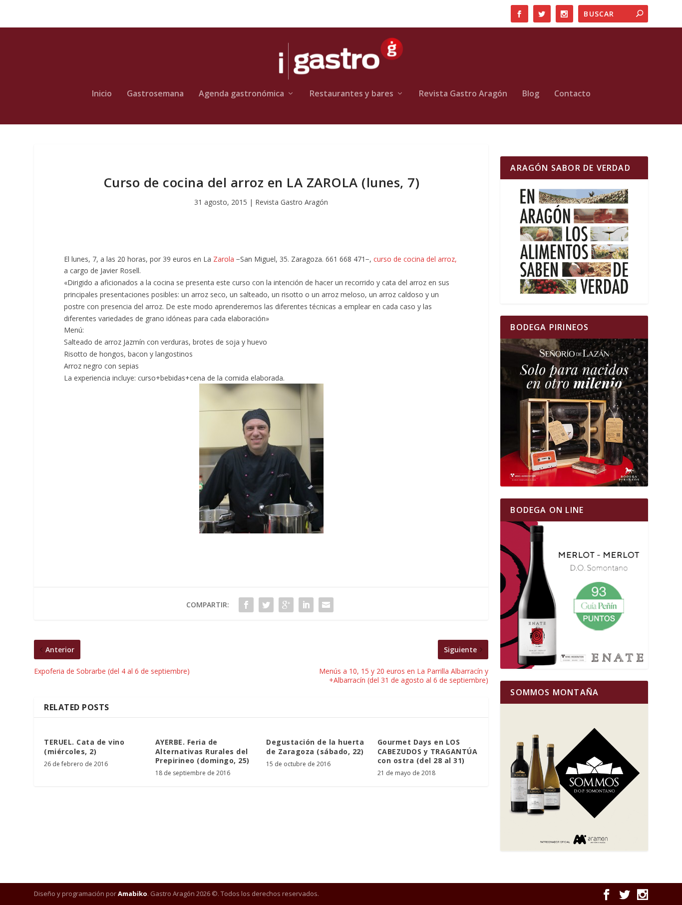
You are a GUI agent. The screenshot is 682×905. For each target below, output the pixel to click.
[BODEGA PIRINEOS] (574, 412)
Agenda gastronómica (241, 94)
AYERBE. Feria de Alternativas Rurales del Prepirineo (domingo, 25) (202, 751)
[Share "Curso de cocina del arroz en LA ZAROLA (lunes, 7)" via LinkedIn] (306, 605)
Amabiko (132, 893)
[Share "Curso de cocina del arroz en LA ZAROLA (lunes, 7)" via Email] (326, 605)
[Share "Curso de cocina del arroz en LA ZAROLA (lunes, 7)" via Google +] (286, 605)
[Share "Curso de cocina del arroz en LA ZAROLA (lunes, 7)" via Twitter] (266, 605)
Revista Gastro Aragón (463, 94)
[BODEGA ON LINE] (574, 595)
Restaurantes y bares (351, 94)
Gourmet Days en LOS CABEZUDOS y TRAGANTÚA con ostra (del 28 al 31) (427, 751)
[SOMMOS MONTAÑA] (574, 777)
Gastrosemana (155, 94)
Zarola (224, 259)
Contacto (572, 94)
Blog (530, 94)
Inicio (102, 94)
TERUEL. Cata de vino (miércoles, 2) (84, 746)
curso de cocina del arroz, (415, 259)
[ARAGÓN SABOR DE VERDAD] (574, 241)
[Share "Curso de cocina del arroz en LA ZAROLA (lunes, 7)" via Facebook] (246, 605)
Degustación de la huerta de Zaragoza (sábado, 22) (315, 746)
